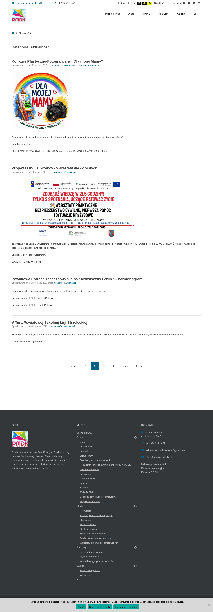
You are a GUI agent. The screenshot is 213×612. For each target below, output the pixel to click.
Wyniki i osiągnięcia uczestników (97, 561)
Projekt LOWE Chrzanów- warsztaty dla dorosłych (54, 168)
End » (139, 366)
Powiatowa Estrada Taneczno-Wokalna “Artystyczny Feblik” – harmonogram (77, 279)
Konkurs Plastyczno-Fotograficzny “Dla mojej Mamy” (57, 61)
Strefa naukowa (88, 524)
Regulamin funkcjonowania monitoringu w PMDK (105, 464)
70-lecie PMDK (87, 492)
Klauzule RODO (149, 472)
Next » (125, 366)
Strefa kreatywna (89, 529)
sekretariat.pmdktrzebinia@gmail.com (33, 3)
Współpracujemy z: (90, 501)
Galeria (181, 13)
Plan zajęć (85, 520)
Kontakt (84, 451)
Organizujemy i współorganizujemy (98, 496)
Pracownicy (86, 474)
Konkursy (163, 13)
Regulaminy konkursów (89, 65)
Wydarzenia (86, 575)
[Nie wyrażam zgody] (209, 604)
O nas (131, 13)
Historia (84, 487)
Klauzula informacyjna (152, 468)
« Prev (74, 366)
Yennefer (58, 65)
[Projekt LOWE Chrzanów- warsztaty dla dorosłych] (106, 207)
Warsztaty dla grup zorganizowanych (99, 542)
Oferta (146, 13)
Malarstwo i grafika (90, 570)
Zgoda (80, 607)
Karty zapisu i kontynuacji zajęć (96, 515)
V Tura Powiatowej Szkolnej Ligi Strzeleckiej (49, 322)
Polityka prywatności (126, 607)
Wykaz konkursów (89, 556)
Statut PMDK (86, 455)
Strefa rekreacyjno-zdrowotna (95, 538)
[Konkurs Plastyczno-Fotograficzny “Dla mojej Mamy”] (106, 101)
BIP (195, 13)
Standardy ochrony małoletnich (96, 460)
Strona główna (112, 13)
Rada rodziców (87, 478)
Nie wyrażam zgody (99, 607)
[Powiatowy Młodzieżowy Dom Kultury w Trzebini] (19, 16)
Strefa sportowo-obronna (93, 533)
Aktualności (71, 65)
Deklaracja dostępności (153, 464)
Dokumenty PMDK (89, 469)
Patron (83, 483)
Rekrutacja (85, 510)
